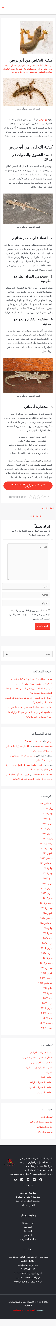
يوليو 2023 (48, 988)
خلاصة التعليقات (45, 1127)
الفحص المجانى (28, 1205)
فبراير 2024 (47, 953)
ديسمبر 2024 (46, 903)
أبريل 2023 (47, 1003)
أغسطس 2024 (45, 923)
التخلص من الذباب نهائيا (42, 1062)
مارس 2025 (47, 888)
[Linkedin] (28, 1179)
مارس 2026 (47, 828)
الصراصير (48, 1072)
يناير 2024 (48, 958)
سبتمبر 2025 (46, 858)
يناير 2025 (48, 898)
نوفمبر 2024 (47, 908)
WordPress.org (45, 1132)
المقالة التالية (34, 516)
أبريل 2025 (47, 883)
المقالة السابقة (47, 508)
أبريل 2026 (47, 823)
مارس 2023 (47, 1008)
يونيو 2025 (48, 873)
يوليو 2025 (48, 868)
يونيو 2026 (48, 813)
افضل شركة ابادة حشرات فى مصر (36, 1057)
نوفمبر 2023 (47, 968)
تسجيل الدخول (46, 1117)
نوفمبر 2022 (47, 1028)
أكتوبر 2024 (47, 913)
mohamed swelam (43, 746)
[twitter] (34, 1179)
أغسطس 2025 (45, 863)
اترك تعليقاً (48, 65)
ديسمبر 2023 (46, 963)
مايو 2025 (48, 878)
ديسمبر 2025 (46, 843)
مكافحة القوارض (45, 1092)
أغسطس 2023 (45, 983)
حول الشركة (28, 1223)
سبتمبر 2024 (46, 918)
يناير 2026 (48, 838)
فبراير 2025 (47, 893)
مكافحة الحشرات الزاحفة (40, 1082)
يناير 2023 (48, 1018)
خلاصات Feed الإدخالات (41, 1122)
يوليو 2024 (48, 928)
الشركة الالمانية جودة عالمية (17, 69)
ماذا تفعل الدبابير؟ (33, 741)
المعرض (28, 1227)
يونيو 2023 (48, 993)
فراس (50, 741)
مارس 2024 (47, 948)
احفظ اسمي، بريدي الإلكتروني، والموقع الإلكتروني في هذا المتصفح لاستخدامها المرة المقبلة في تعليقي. (29, 614)
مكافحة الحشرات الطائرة (41, 1087)
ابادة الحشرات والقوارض (29, 65)
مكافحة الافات (46, 72)
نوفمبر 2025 (47, 848)
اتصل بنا (28, 1231)
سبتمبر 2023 (46, 978)
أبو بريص (43, 119)
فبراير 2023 (47, 1013)
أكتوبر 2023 (47, 973)
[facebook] (40, 1179)
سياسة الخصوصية (28, 1239)
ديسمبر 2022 (46, 1023)
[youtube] (15, 1179)
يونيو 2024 (48, 933)
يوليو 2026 (48, 808)
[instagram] (21, 1179)
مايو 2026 (48, 818)
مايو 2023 (48, 998)
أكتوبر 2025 (47, 853)
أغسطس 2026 (45, 803)
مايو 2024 (48, 938)
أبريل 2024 (47, 943)
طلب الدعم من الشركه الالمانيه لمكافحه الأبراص (28, 486)
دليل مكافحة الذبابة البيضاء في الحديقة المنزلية (30, 707)
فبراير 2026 (47, 833)
